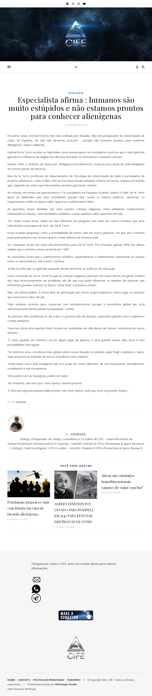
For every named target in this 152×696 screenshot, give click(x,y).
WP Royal (30, 689)
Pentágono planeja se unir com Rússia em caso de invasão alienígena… (28, 508)
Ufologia (76, 93)
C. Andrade (19, 402)
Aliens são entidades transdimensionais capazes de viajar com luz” (122, 481)
